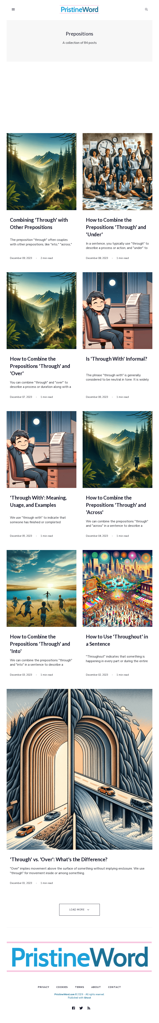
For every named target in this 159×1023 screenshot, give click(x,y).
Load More (77, 909)
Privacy (43, 987)
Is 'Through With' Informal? (116, 359)
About (96, 987)
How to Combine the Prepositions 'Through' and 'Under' (116, 227)
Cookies (62, 987)
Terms (79, 987)
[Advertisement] (80, 98)
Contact (114, 987)
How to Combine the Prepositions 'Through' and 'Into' (40, 643)
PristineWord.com (64, 994)
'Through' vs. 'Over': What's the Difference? (58, 859)
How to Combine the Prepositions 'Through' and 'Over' (40, 366)
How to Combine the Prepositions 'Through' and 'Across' (116, 505)
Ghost (87, 997)
